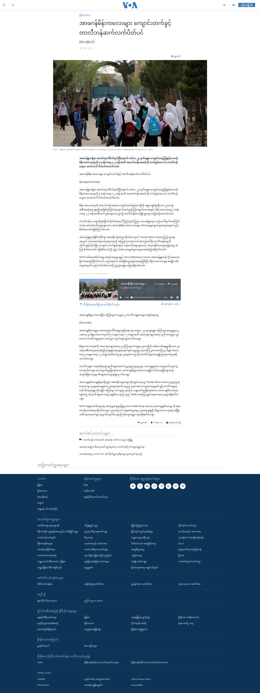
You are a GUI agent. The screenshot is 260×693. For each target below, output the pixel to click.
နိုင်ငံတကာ (84, 15)
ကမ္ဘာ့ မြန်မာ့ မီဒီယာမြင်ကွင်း (49, 567)
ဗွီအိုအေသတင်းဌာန (132, 287)
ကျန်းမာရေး (136, 555)
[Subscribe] (183, 486)
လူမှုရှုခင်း (88, 567)
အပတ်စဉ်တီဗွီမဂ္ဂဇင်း (46, 629)
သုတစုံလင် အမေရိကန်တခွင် (191, 537)
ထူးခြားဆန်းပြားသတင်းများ (96, 561)
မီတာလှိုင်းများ (90, 646)
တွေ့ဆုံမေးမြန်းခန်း (92, 629)
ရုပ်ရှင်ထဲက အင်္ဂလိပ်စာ (141, 584)
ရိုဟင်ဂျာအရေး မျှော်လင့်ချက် (144, 567)
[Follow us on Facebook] (133, 486)
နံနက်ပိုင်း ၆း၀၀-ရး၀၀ (47, 600)
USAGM (41, 679)
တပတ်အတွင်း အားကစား (95, 543)
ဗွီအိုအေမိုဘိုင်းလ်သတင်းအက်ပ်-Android (149, 662)
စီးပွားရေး (88, 537)
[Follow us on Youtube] (147, 486)
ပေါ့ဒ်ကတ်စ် (89, 491)
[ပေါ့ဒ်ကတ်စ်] (175, 486)
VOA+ (40, 662)
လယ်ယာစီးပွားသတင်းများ (96, 549)
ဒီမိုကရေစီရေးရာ (45, 543)
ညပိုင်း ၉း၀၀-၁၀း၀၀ (93, 600)
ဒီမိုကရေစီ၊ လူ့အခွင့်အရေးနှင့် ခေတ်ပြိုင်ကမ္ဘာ (57, 531)
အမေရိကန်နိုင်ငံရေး (46, 549)
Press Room (43, 685)
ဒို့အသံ (181, 555)
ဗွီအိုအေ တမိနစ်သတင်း (188, 617)
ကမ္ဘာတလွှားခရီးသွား (140, 537)
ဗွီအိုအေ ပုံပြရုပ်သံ (139, 629)
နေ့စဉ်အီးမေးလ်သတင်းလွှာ (96, 497)
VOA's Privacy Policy (141, 679)
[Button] (176, 56)
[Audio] (224, 5)
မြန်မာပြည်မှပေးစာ (139, 525)
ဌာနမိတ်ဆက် (43, 646)
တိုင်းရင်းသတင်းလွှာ (187, 525)
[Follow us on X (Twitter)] (140, 486)
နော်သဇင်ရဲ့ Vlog (186, 623)
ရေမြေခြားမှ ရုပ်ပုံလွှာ (140, 617)
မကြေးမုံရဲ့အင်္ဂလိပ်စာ (94, 584)
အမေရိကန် (42, 497)
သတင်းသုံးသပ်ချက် (46, 537)
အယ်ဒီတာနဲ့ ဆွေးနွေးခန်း (48, 525)
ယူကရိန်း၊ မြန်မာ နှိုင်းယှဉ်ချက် (98, 555)
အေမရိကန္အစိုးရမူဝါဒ (93, 685)
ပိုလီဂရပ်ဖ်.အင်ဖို (138, 623)
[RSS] (168, 486)
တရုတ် (40, 503)
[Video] (233, 5)
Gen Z (181, 543)
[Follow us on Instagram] (154, 486)
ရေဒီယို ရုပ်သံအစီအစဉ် (47, 623)
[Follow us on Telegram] (161, 486)
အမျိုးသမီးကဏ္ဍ (138, 561)
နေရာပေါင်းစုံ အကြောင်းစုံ (189, 549)
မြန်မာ (40, 485)
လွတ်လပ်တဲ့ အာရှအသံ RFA (97, 679)
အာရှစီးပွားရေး (138, 549)
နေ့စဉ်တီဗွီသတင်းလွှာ (47, 617)
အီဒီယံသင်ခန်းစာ (45, 584)
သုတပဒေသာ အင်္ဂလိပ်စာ (189, 584)
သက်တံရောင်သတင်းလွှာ (189, 561)
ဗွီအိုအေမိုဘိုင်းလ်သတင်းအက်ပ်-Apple (101, 662)
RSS (86, 485)
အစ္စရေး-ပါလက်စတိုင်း (47, 509)
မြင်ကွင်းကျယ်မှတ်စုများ (142, 531)
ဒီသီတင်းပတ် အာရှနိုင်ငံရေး (143, 543)
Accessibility (137, 685)
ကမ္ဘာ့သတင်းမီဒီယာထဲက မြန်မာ (51, 561)
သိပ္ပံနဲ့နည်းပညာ (91, 525)
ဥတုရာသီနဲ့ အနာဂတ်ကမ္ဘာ (95, 531)
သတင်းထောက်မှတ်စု (46, 555)
